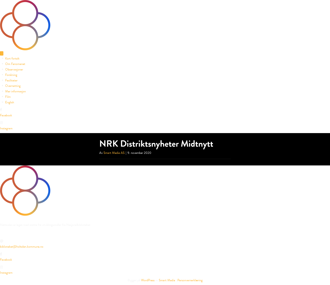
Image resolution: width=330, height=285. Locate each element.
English (9, 102)
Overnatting (12, 85)
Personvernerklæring (190, 280)
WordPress (148, 280)
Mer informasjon (15, 91)
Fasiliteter (11, 80)
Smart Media (167, 280)
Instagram (6, 128)
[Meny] (1, 53)
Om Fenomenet (15, 63)
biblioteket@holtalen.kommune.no (21, 246)
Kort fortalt (12, 58)
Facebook (6, 115)
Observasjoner (14, 69)
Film (8, 96)
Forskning (11, 74)
